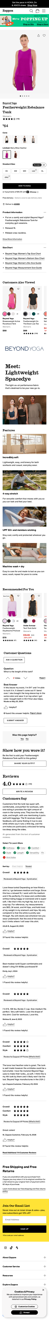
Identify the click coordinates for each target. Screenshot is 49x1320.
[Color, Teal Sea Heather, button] (34, 314)
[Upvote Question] (8, 678)
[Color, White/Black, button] (29, 621)
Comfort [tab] (35, 848)
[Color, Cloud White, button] (29, 314)
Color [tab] (22, 848)
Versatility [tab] (34, 852)
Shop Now (32, 5)
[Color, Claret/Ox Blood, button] (34, 621)
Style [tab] (8, 852)
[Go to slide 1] (20, 96)
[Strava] (17, 1248)
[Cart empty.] (37, 10)
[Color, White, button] (13, 314)
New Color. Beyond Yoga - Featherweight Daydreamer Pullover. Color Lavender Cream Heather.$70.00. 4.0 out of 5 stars (12, 617)
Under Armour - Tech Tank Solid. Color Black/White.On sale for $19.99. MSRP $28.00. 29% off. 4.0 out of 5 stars (32, 617)
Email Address (12, 1219)
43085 (17, 204)
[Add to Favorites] (18, 288)
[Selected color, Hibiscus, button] (46, 314)
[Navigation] (43, 10)
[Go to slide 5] (28, 96)
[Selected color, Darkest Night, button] (25, 314)
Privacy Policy (30, 1299)
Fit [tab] (42, 852)
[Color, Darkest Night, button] (9, 621)
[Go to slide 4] (26, 96)
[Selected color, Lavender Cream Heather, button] (5, 621)
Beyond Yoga (10, 103)
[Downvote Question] (25, 678)
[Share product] (38, 35)
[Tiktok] (11, 1248)
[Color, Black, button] (9, 314)
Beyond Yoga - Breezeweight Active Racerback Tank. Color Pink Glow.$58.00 (12, 309)
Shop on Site (28, 24)
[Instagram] (5, 1248)
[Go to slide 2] (22, 96)
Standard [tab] (37, 165)
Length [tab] (20, 852)
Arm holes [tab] (11, 857)
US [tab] (44, 165)
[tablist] (39, 165)
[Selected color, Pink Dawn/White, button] (46, 621)
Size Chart (7, 247)
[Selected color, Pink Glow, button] (5, 314)
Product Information (12, 212)
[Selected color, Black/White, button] (25, 621)
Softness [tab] (10, 848)
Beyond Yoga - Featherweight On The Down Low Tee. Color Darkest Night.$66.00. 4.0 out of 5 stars (32, 310)
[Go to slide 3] (24, 96)
